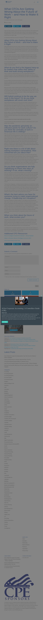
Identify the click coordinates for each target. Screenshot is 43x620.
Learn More (5, 321)
